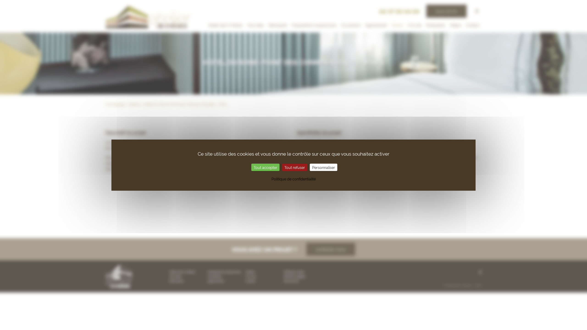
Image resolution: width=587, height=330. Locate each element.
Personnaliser (323, 167)
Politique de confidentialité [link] (293, 178)
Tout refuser (294, 167)
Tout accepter (265, 167)
